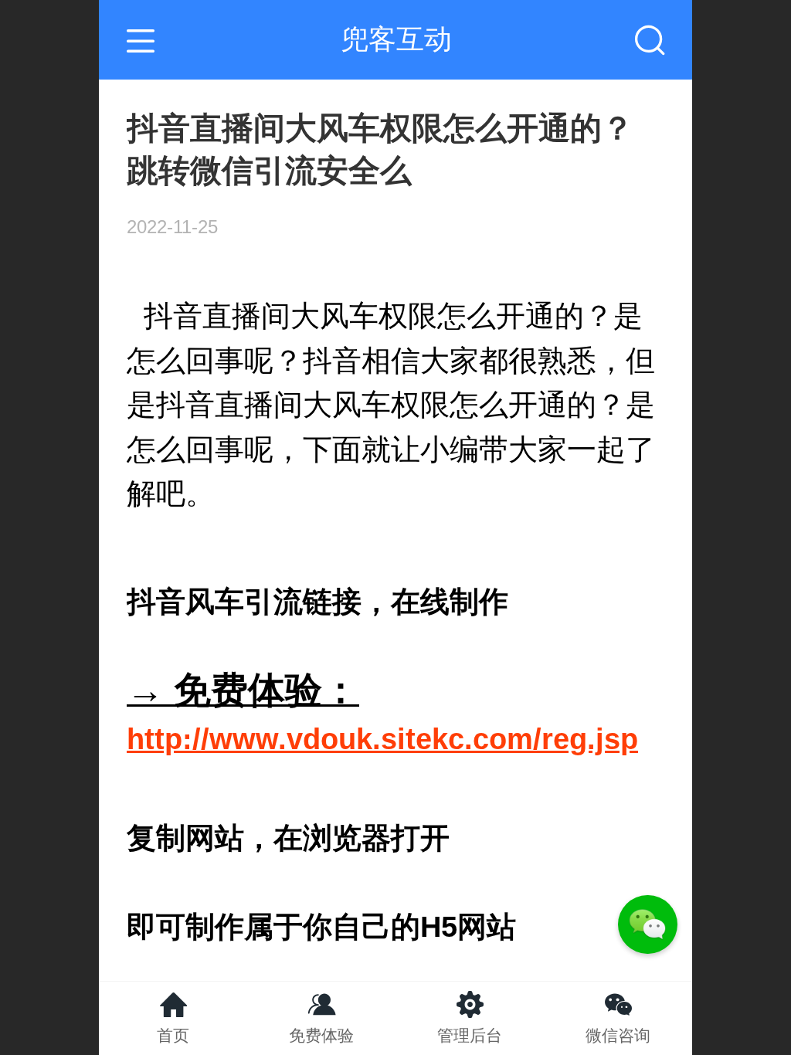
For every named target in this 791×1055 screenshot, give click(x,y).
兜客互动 (396, 39)
